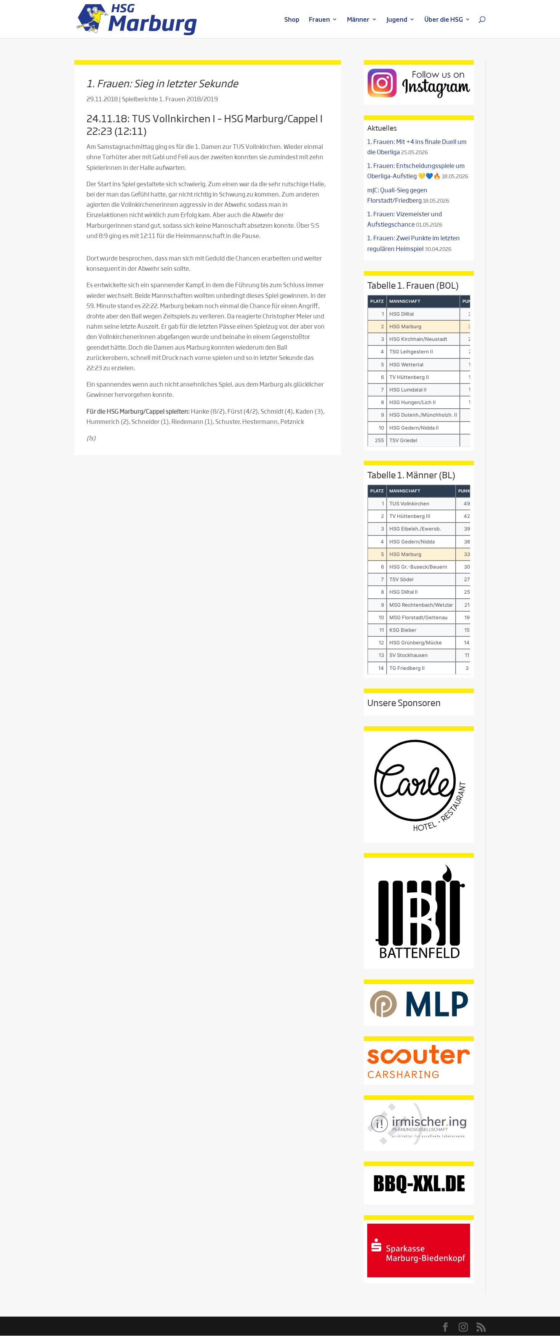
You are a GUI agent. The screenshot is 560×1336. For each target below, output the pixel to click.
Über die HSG (443, 20)
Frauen (319, 20)
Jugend (397, 20)
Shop (291, 20)
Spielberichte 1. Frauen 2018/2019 (170, 98)
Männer (358, 20)
